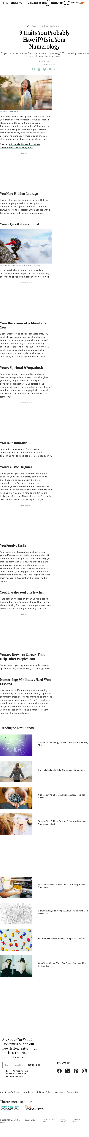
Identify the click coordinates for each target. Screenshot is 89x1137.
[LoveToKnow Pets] (34, 1107)
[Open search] (79, 3)
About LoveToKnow (9, 1092)
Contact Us (72, 1092)
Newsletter (28, 1092)
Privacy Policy (63, 1120)
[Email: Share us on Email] (50, 69)
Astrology (35, 26)
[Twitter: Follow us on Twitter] (67, 1071)
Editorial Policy (44, 1092)
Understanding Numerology (52, 26)
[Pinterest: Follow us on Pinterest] (76, 1071)
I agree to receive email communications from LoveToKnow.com (17, 1074)
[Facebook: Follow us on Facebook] (59, 1071)
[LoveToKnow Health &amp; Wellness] (9, 1107)
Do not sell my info (48, 1120)
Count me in (33, 1065)
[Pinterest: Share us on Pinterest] (44, 69)
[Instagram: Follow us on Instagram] (84, 1071)
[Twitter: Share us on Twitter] (39, 69)
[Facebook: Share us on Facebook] (33, 69)
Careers (59, 1092)
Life (28, 26)
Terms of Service (77, 1120)
